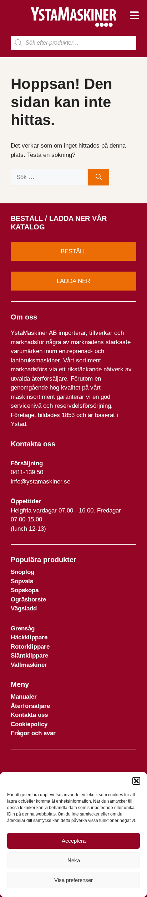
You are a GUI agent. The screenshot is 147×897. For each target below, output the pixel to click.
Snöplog (22, 572)
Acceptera (74, 841)
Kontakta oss (29, 715)
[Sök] (98, 177)
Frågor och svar (33, 733)
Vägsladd (24, 608)
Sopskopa (25, 590)
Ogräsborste (28, 599)
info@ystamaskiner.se (40, 481)
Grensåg (23, 628)
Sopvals (22, 581)
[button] (136, 780)
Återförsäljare (30, 706)
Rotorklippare (30, 646)
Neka (73, 860)
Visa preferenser (73, 880)
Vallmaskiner (29, 664)
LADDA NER (73, 281)
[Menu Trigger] (134, 15)
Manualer (24, 696)
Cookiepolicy (29, 724)
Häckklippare (29, 637)
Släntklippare (29, 655)
